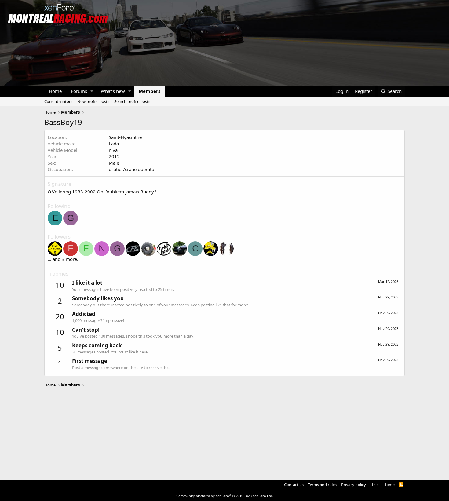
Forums (79, 91)
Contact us (294, 484)
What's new (113, 91)
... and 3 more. (63, 259)
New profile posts (93, 101)
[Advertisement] (224, 431)
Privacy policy (353, 484)
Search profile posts (132, 101)
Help (374, 484)
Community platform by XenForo (224, 495)
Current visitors (58, 101)
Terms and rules (322, 484)
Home (55, 91)
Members (149, 91)
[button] (92, 91)
